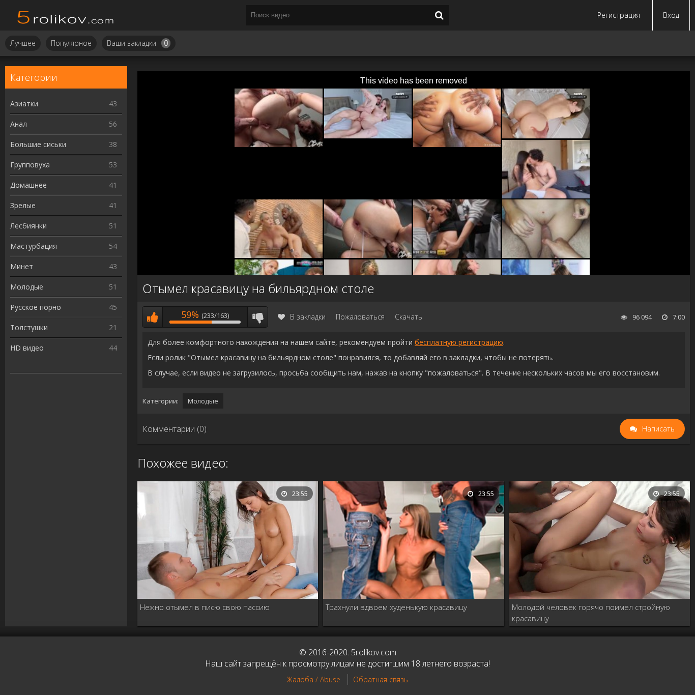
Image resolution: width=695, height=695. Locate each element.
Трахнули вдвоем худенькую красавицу (396, 607)
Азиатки (63, 103)
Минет (63, 266)
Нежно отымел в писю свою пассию (205, 607)
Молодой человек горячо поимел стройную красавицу (591, 612)
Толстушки (63, 327)
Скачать (408, 317)
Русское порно (63, 307)
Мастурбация (63, 246)
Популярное (71, 43)
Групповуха (63, 164)
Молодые (63, 287)
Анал (63, 124)
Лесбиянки (63, 225)
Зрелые (63, 205)
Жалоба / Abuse (313, 679)
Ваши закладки (137, 43)
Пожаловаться (360, 317)
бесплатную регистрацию (459, 342)
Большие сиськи (63, 144)
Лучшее (23, 43)
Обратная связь (380, 679)
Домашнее (63, 185)
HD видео (63, 348)
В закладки (308, 317)
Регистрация (618, 15)
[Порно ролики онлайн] (66, 15)
